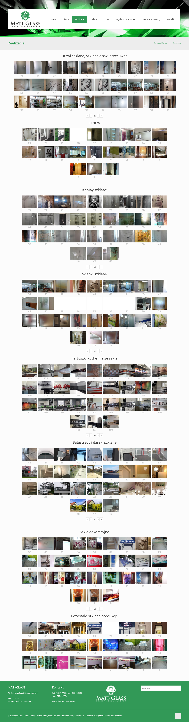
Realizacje (177, 43)
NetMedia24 (116, 716)
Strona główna (160, 43)
